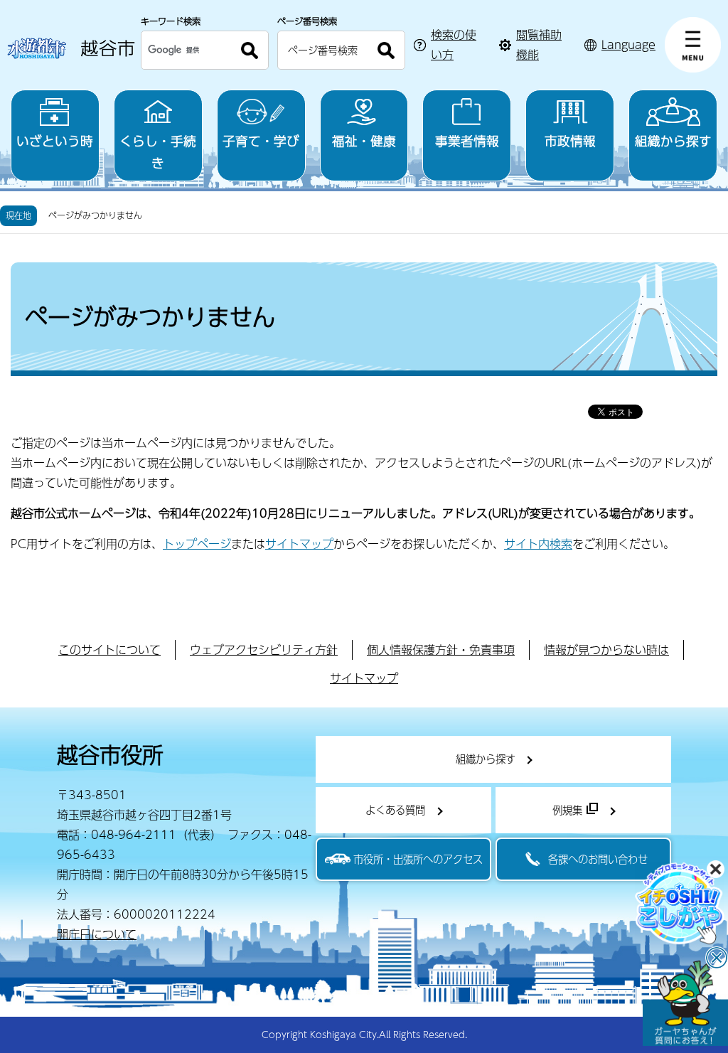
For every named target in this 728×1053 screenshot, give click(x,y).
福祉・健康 (364, 140)
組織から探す (673, 140)
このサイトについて (109, 649)
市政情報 (570, 140)
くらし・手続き (157, 151)
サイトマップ (299, 543)
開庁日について (96, 934)
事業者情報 (467, 140)
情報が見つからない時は (606, 649)
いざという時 (54, 140)
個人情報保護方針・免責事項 (441, 649)
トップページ (197, 543)
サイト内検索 (538, 543)
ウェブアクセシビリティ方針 (264, 649)
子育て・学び (261, 140)
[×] (685, 1003)
